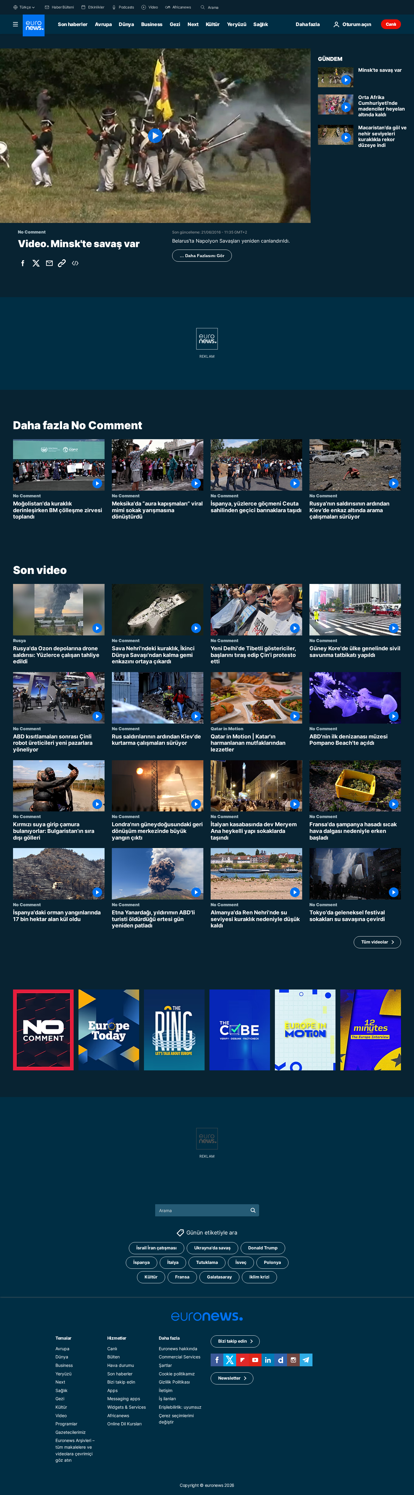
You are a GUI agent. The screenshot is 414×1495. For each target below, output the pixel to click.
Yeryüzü (236, 24)
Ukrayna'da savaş (212, 1247)
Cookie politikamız (177, 1373)
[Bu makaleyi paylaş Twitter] (36, 263)
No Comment (27, 495)
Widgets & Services (126, 1407)
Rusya (19, 640)
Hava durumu (120, 1365)
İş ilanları (167, 1398)
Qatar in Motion (227, 728)
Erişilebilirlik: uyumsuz (180, 1407)
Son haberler (73, 24)
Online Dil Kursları (124, 1423)
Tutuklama (207, 1262)
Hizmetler (116, 1337)
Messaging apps (123, 1398)
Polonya (272, 1262)
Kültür (213, 24)
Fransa (182, 1276)
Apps (112, 1390)
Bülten (113, 1356)
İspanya (141, 1262)
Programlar (66, 1423)
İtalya (173, 1262)
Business (151, 24)
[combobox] (233, 7)
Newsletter (229, 1378)
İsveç (240, 1262)
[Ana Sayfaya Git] (34, 25)
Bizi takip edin (121, 1381)
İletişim (165, 1390)
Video (61, 1415)
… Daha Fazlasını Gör (202, 255)
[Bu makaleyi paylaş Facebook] (23, 263)
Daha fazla (169, 1337)
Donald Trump (263, 1247)
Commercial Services (179, 1356)
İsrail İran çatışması (156, 1247)
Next (193, 24)
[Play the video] (155, 135)
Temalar (63, 1337)
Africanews (118, 1415)
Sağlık (260, 24)
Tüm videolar (374, 942)
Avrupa (103, 24)
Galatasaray (219, 1276)
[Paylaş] (49, 263)
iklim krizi (259, 1276)
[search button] (203, 7)
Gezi (175, 24)
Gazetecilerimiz (70, 1431)
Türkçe (25, 7)
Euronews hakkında (178, 1348)
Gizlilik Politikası (174, 1381)
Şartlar (165, 1365)
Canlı (391, 24)
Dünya (126, 24)
